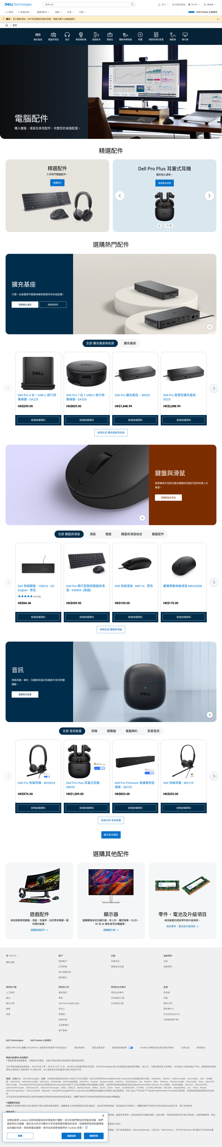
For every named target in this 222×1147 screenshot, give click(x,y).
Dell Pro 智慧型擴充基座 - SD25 (180, 397)
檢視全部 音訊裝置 (111, 820)
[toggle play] (210, 327)
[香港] (7, 25)
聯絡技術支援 (117, 966)
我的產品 (63, 977)
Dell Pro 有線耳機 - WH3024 (36, 783)
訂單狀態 (63, 966)
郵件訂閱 (168, 1003)
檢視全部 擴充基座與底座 (111, 432)
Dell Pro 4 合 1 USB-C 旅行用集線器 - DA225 (37, 397)
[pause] (159, 226)
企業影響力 (64, 1025)
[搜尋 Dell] (132, 4)
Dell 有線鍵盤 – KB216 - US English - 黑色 (36, 588)
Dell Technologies (14, 1040)
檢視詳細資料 (38, 420)
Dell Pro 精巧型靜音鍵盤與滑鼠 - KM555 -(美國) (85, 588)
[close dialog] (218, 19)
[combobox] (89, 4)
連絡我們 (168, 966)
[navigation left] (18, 343)
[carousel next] (209, 195)
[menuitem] (25, 12)
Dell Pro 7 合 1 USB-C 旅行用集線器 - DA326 (85, 397)
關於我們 (63, 992)
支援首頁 (115, 961)
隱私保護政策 (98, 1047)
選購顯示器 (109, 930)
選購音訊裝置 (25, 694)
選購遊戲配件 (38, 930)
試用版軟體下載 (171, 1019)
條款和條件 (79, 1047)
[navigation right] (203, 343)
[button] (164, 4)
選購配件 (57, 183)
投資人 (62, 1009)
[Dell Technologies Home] (18, 4)
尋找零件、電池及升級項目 (180, 926)
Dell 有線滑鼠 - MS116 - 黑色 (134, 586)
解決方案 (10, 1003)
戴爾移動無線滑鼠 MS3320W (182, 586)
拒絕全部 (71, 1136)
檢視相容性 (53, 304)
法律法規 (185, 1047)
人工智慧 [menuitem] (9, 12)
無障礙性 (201, 1047)
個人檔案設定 (65, 972)
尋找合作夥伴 (117, 992)
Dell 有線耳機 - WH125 (178, 783)
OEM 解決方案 (117, 998)
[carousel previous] (119, 195)
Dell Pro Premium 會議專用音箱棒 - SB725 (134, 785)
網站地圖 (10, 962)
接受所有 (94, 1136)
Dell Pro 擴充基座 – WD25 (132, 395)
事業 (61, 998)
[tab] (100, 343)
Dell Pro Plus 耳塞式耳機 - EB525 (83, 785)
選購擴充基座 (25, 304)
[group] (164, 195)
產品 (8, 998)
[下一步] (214, 388)
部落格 (167, 992)
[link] (179, 4)
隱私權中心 (169, 1009)
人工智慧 (10, 992)
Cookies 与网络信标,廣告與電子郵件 (157, 1047)
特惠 (8, 1014)
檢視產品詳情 (164, 183)
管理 (20, 1136)
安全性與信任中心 (172, 1014)
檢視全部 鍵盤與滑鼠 (111, 629)
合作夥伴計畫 (117, 1003)
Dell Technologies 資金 (69, 1003)
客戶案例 (63, 1030)
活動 (166, 998)
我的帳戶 (63, 961)
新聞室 (62, 1014)
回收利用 (63, 1019)
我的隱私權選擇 (119, 1047)
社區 (166, 961)
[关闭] (103, 1115)
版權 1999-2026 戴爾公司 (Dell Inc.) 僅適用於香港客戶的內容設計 (36, 1047)
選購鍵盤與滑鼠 (168, 497)
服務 (8, 1009)
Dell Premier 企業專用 (206, 12)
